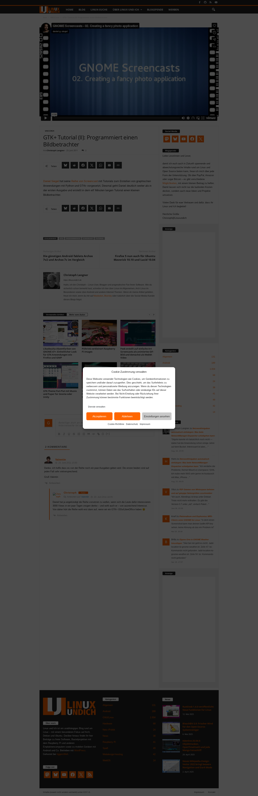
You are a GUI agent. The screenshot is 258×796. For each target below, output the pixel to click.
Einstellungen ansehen (157, 416)
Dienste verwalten (96, 407)
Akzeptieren (99, 416)
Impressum (145, 424)
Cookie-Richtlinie (116, 424)
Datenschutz (132, 424)
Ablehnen (127, 416)
